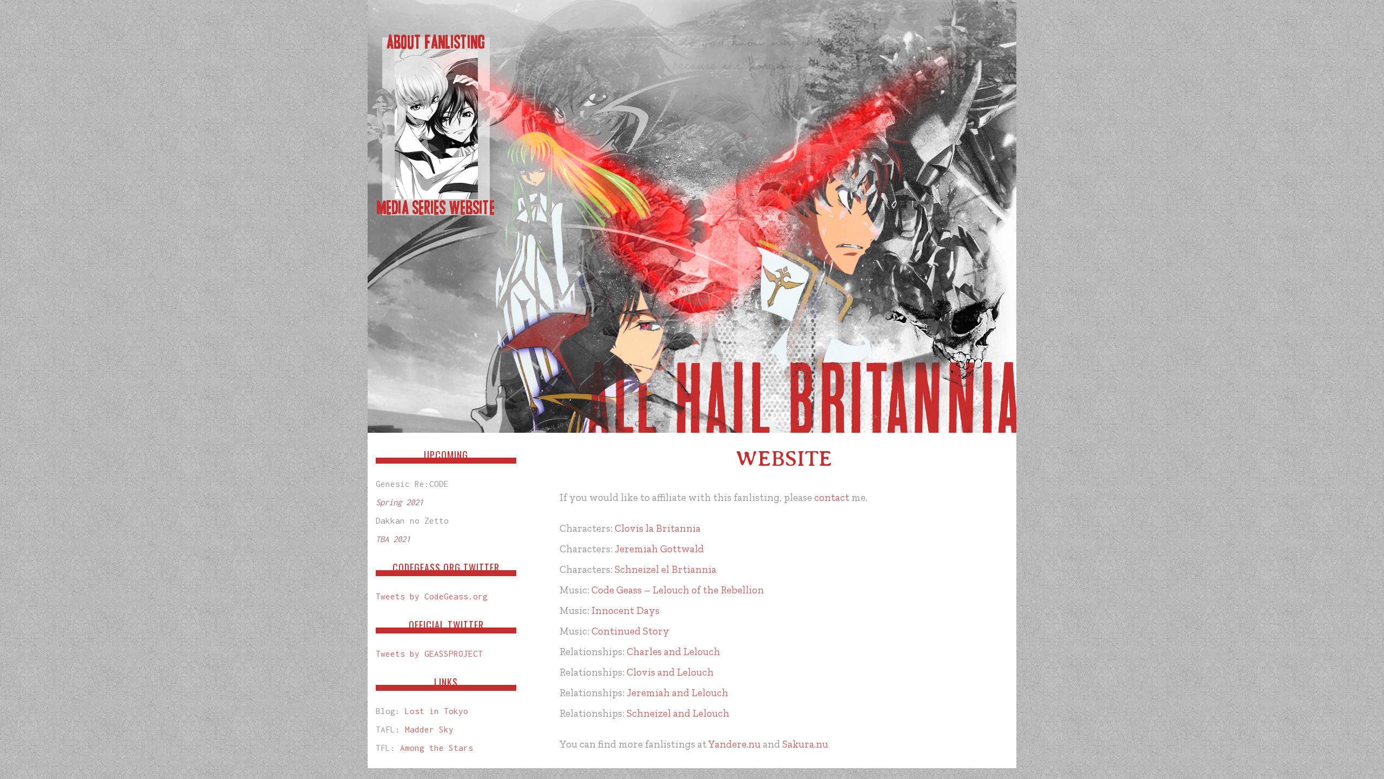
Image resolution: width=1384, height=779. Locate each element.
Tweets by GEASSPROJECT (429, 653)
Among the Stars (436, 747)
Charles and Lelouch (673, 651)
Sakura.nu (805, 744)
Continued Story (630, 631)
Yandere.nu (734, 744)
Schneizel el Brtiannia (665, 569)
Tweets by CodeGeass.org (432, 596)
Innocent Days (625, 610)
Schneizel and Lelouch (678, 713)
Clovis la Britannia (658, 528)
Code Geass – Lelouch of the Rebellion (677, 590)
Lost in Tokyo (436, 711)
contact (831, 497)
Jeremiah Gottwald (659, 549)
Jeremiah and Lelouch (677, 692)
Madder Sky (429, 729)
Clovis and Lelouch (670, 672)
